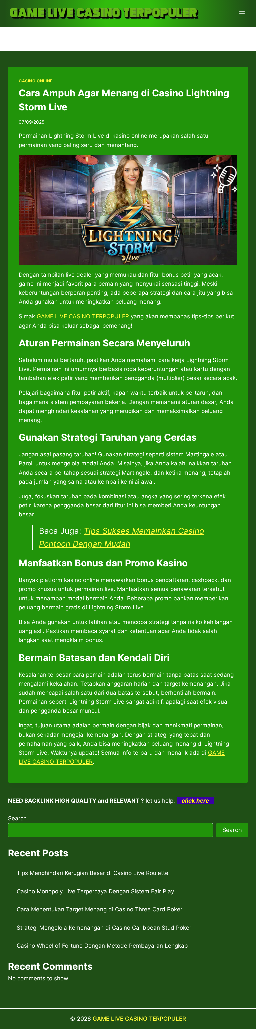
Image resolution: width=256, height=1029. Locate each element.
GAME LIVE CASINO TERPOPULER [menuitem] (83, 316)
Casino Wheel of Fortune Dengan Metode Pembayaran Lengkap (102, 945)
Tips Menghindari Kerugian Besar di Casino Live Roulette (92, 873)
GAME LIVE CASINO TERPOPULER (139, 1018)
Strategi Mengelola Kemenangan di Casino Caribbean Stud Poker (104, 927)
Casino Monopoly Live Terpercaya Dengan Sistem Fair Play (95, 891)
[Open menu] (242, 13)
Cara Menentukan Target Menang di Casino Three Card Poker (99, 909)
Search (17, 818)
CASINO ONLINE (36, 80)
